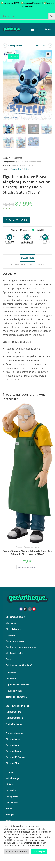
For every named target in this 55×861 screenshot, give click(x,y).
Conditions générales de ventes (21, 647)
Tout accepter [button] (39, 851)
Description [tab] (27, 258)
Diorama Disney (13, 751)
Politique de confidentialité (19, 665)
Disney (14, 169)
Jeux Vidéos (12, 802)
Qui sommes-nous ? (15, 617)
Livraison (10, 635)
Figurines (18, 161)
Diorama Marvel (13, 739)
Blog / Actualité (13, 629)
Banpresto (11, 678)
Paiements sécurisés (16, 641)
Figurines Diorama (15, 733)
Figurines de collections (17, 684)
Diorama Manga (13, 745)
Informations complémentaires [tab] (27, 264)
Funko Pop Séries (14, 718)
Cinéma (9, 784)
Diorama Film (12, 763)
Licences (10, 772)
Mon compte (12, 623)
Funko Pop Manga (14, 724)
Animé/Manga (13, 778)
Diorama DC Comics (15, 757)
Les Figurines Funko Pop (18, 706)
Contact (9, 659)
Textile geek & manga (16, 697)
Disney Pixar (12, 796)
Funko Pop (11, 672)
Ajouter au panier (16, 220)
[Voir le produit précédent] (5, 45)
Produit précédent (15, 45)
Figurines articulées (32, 161)
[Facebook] (21, 609)
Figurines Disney (14, 691)
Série (8, 820)
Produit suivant (40, 45)
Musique (10, 814)
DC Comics (11, 790)
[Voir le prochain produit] (50, 45)
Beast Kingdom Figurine (22, 165)
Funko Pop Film (13, 712)
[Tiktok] (30, 609)
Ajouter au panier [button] (27, 567)
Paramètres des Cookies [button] (16, 851)
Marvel (9, 808)
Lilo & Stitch (23, 169)
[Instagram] (25, 609)
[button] (48, 54)
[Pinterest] (34, 609)
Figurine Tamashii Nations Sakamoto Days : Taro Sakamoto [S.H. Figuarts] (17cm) (27, 552)
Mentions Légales (14, 653)
